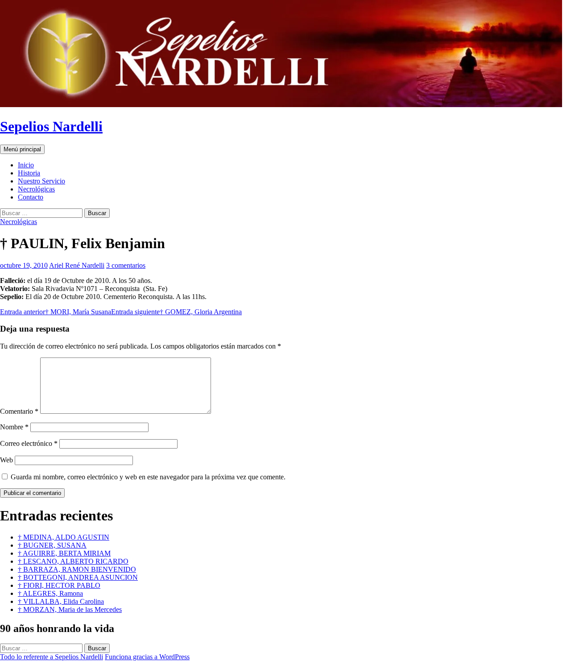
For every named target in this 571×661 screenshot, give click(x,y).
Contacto (30, 197)
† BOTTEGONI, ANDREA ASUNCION (78, 577)
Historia (29, 173)
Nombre (14, 427)
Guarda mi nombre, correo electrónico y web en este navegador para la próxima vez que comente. (148, 477)
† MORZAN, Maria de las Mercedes (70, 609)
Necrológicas (36, 189)
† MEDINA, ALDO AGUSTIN (63, 537)
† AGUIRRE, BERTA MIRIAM (64, 553)
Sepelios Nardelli (51, 126)
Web (6, 460)
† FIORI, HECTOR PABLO (59, 585)
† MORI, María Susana (55, 312)
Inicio (26, 165)
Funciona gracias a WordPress (147, 657)
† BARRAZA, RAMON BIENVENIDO (77, 569)
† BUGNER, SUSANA (52, 545)
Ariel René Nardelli (76, 265)
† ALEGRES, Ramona (50, 593)
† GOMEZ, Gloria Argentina (176, 312)
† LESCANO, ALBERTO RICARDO (73, 561)
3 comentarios (125, 265)
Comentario (19, 411)
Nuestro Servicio (41, 181)
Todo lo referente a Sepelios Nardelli (51, 657)
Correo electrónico (29, 443)
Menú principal (22, 149)
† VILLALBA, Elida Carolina (61, 601)
